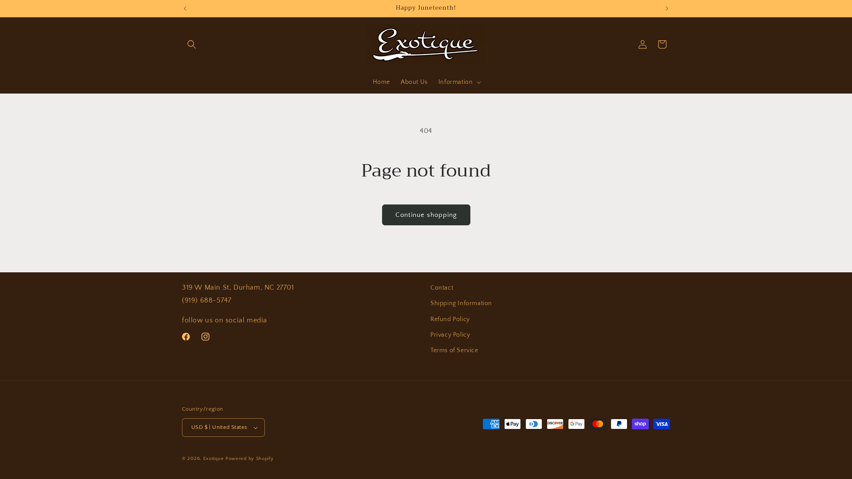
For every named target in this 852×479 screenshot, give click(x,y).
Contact (441, 287)
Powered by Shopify (249, 458)
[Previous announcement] (185, 8)
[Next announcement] (667, 8)
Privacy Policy (450, 334)
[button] (191, 44)
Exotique (213, 458)
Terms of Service (454, 350)
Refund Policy (450, 319)
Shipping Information (461, 303)
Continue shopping (426, 215)
